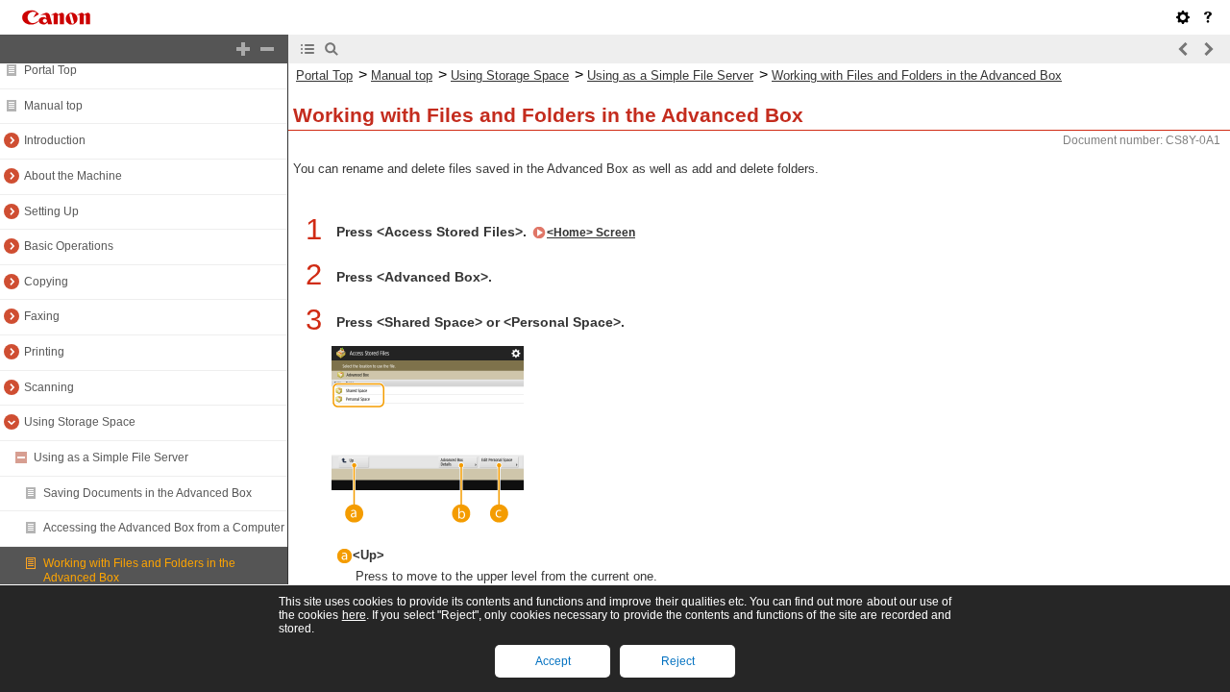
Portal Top (50, 70)
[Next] (1207, 49)
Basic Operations (68, 246)
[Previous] (1183, 49)
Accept (553, 661)
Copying (46, 281)
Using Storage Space (79, 422)
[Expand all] (243, 49)
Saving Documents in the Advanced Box (147, 493)
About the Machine (73, 176)
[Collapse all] (267, 49)
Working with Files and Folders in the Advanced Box (917, 75)
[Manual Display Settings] (1182, 17)
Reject (678, 661)
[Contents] (307, 49)
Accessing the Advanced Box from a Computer (163, 527)
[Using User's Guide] (1207, 17)
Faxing (42, 316)
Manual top (53, 105)
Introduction (55, 140)
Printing (44, 351)
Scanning (49, 387)
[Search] (331, 49)
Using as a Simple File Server (111, 457)
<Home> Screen (591, 232)
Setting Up (51, 211)
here (354, 615)
